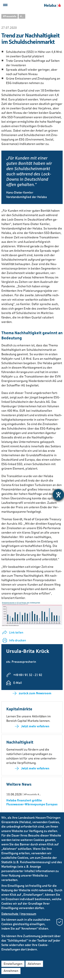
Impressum (28, 914)
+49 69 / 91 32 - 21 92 (27, 675)
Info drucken (17, 640)
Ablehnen (34, 964)
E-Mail (17, 683)
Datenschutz (10, 914)
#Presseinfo (9, 16)
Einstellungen (13, 964)
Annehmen (11, 971)
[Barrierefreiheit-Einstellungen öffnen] (58, 494)
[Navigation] (6, 6)
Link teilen (16, 632)
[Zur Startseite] (52, 5)
